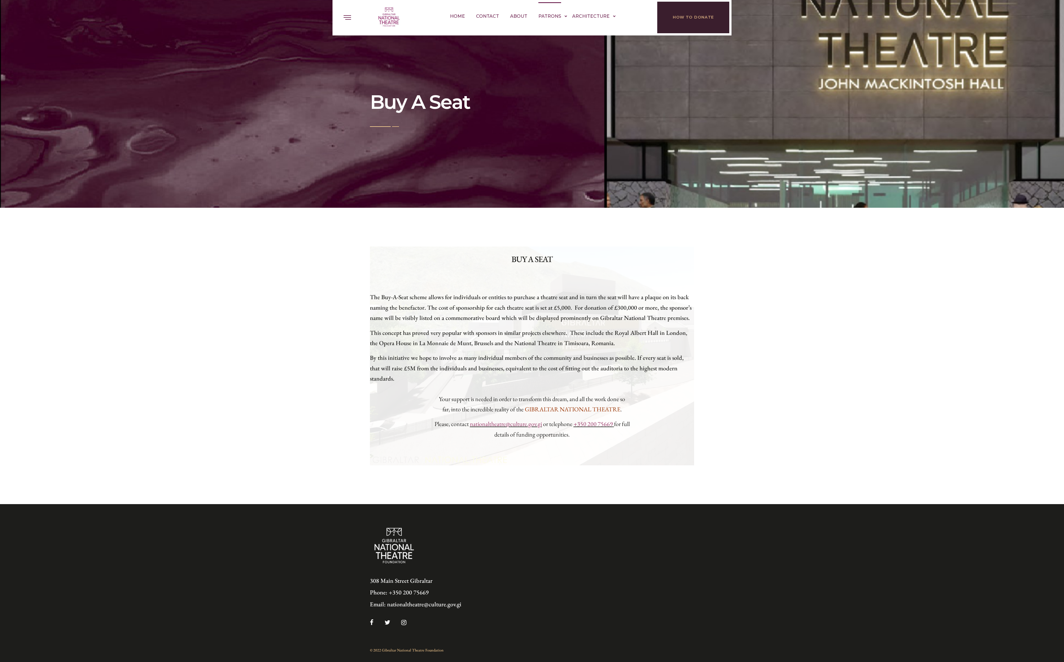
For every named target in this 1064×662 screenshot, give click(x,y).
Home (457, 16)
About (518, 16)
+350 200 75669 (409, 592)
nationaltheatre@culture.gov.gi (424, 604)
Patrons (549, 16)
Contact (487, 16)
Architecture (591, 16)
